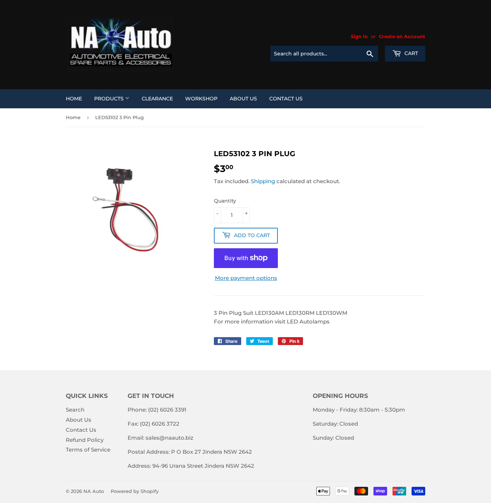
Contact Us (286, 98)
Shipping (263, 181)
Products (109, 98)
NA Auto (93, 491)
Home (74, 98)
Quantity (225, 201)
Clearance (157, 98)
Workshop (201, 98)
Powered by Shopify (135, 491)
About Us (243, 98)
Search (75, 409)
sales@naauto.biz (169, 437)
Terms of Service (88, 449)
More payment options (246, 278)
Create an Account (402, 36)
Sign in (359, 36)
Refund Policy (85, 439)
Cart (410, 53)
